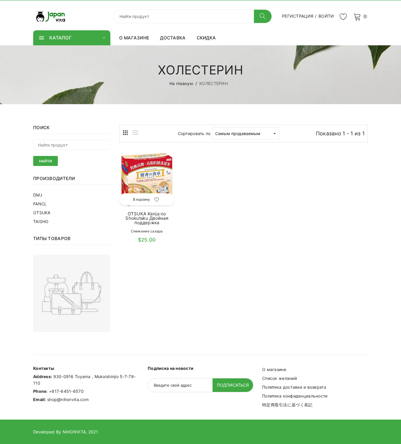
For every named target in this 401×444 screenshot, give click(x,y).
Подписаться (233, 385)
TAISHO (41, 221)
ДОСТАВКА (173, 38)
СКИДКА (206, 38)
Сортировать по (194, 133)
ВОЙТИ (326, 16)
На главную (181, 83)
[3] (125, 133)
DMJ (37, 194)
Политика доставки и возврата (294, 387)
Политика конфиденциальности (295, 395)
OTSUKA (41, 212)
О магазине (274, 369)
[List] (135, 133)
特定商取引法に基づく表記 (287, 404)
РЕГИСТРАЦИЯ (297, 16)
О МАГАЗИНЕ (134, 38)
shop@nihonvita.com (68, 399)
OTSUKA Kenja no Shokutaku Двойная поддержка (146, 218)
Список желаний (279, 378)
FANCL (40, 203)
